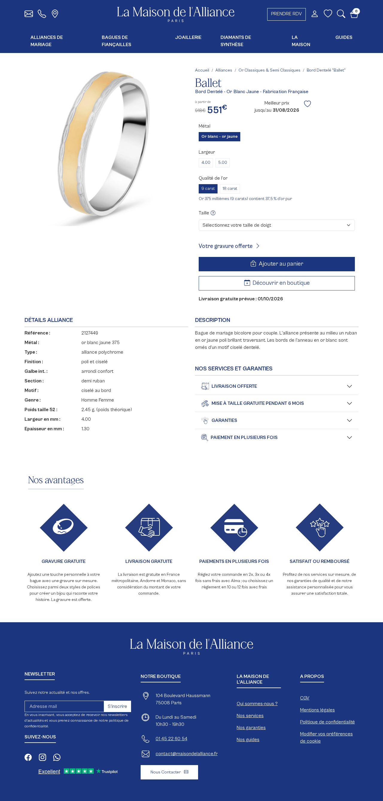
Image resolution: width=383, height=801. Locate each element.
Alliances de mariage (47, 41)
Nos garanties (251, 727)
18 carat (230, 188)
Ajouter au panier (280, 264)
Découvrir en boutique (280, 283)
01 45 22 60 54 (171, 738)
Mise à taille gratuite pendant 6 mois (258, 403)
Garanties (224, 420)
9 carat (208, 188)
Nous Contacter (166, 772)
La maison (301, 41)
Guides (343, 37)
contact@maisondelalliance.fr (187, 753)
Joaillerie (188, 37)
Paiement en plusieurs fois (244, 437)
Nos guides (248, 739)
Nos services (250, 715)
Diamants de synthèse (236, 41)
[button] (341, 15)
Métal (204, 126)
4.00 (205, 162)
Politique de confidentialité (327, 722)
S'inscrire (117, 706)
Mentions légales (317, 710)
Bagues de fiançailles (116, 41)
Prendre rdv (286, 13)
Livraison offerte (234, 386)
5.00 (222, 162)
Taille (204, 213)
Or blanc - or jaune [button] (219, 136)
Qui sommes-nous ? (257, 703)
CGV (304, 698)
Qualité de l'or (213, 178)
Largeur (207, 152)
